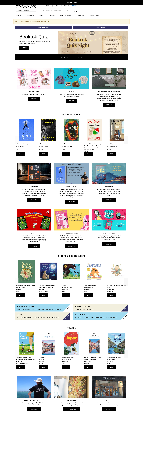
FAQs (48, 5)
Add (20, 153)
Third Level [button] (81, 15)
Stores (56, 5)
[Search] (68, 11)
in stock (34, 246)
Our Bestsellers (71, 114)
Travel (71, 328)
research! (24, 47)
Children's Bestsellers (71, 256)
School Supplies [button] (95, 15)
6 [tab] (76, 57)
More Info (34, 409)
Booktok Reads (100, 27)
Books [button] (41, 15)
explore (34, 98)
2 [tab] (64, 57)
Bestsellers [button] (30, 15)
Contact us (66, 5)
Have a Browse (71, 409)
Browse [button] (18, 15)
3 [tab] (67, 57)
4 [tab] (70, 57)
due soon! (71, 246)
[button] (76, 11)
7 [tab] (79, 57)
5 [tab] (73, 57)
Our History (109, 409)
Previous (17, 137)
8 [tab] (82, 57)
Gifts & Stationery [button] (66, 15)
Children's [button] (52, 15)
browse (71, 100)
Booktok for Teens (43, 27)
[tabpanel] (71, 45)
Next (126, 137)
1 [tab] (61, 57)
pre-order (34, 199)
